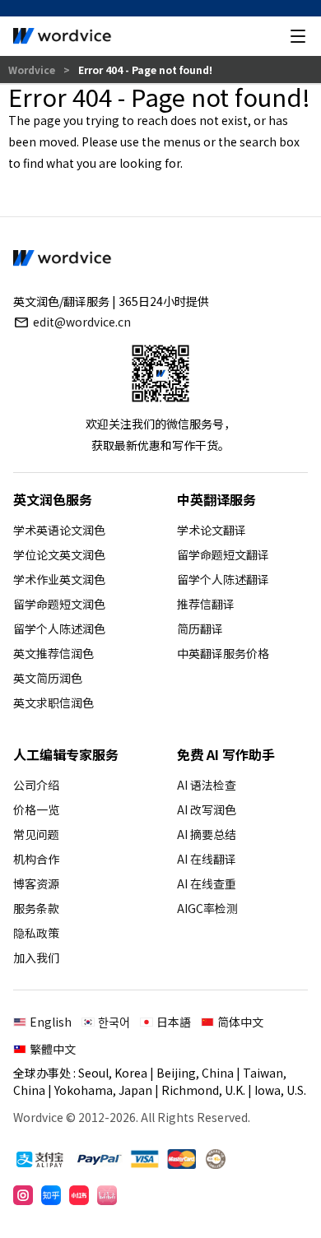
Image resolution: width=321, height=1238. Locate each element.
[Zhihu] (51, 1195)
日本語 (173, 1021)
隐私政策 (36, 933)
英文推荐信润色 (53, 653)
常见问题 (36, 834)
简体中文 (240, 1021)
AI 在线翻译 (206, 859)
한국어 (114, 1021)
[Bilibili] (107, 1195)
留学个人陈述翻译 (223, 579)
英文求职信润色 (53, 702)
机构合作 (36, 859)
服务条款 (36, 908)
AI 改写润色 (206, 809)
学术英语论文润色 (59, 530)
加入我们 (36, 957)
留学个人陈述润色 (59, 628)
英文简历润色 (47, 678)
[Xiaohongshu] (79, 1195)
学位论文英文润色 (59, 554)
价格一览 (36, 809)
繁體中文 (53, 1049)
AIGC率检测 (207, 908)
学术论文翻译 (211, 530)
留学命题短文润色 (59, 604)
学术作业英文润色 (59, 579)
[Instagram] (23, 1195)
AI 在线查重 (206, 883)
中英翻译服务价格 (223, 653)
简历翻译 (200, 628)
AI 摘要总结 (206, 834)
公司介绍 (36, 785)
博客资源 (36, 883)
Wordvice (33, 70)
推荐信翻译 (206, 604)
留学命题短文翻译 (223, 554)
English (51, 1021)
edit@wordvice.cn (82, 321)
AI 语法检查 (206, 785)
